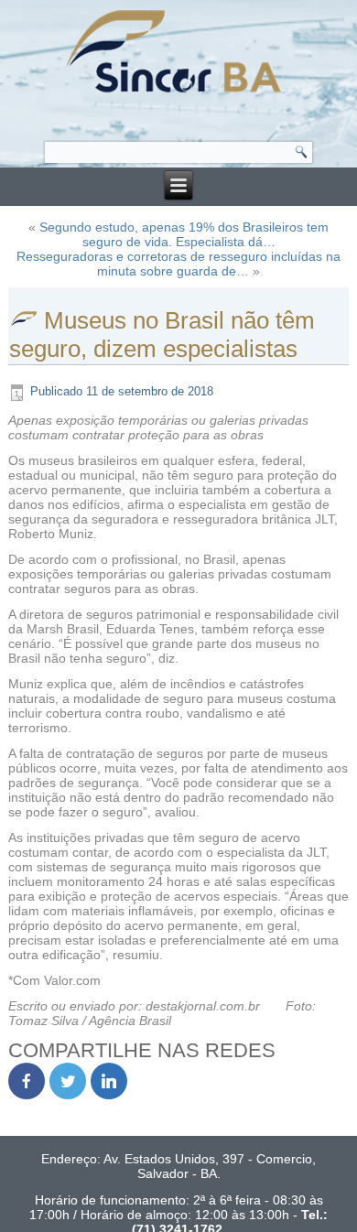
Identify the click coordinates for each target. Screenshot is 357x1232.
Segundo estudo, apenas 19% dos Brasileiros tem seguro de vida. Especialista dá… (184, 234)
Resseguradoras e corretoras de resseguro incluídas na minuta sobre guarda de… (178, 263)
